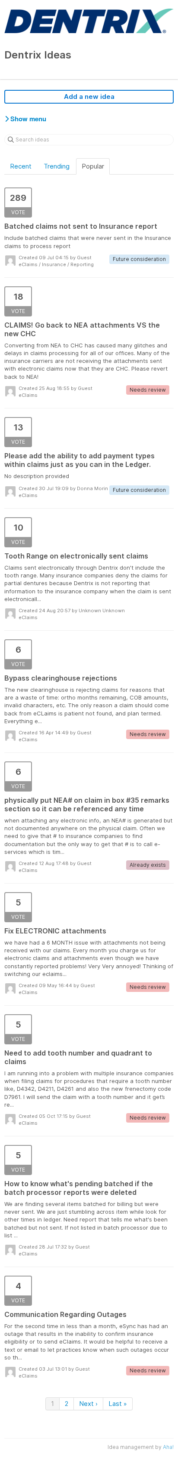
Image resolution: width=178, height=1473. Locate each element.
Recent (21, 166)
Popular (93, 166)
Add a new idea (89, 96)
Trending (57, 166)
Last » (117, 1403)
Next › (88, 1403)
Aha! (168, 1447)
